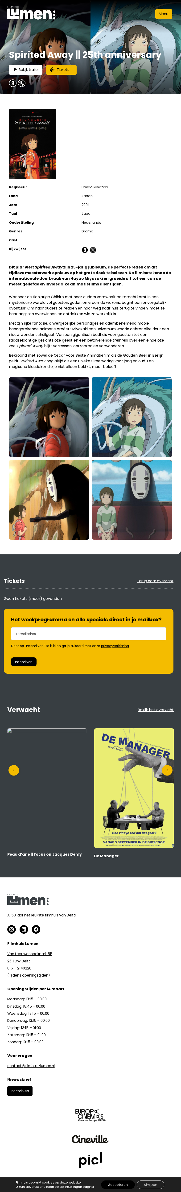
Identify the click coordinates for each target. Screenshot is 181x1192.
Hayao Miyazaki (95, 187)
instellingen (73, 1187)
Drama (87, 231)
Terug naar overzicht (155, 580)
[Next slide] (167, 770)
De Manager (106, 856)
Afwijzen (150, 1184)
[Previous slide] (13, 770)
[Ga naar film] (47, 731)
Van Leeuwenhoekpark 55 (29, 953)
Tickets (63, 69)
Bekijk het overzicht (156, 710)
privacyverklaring (115, 645)
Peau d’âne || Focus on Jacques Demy (44, 854)
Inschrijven (24, 662)
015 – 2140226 (19, 968)
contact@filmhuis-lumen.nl (31, 1065)
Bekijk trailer (29, 69)
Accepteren (118, 1184)
